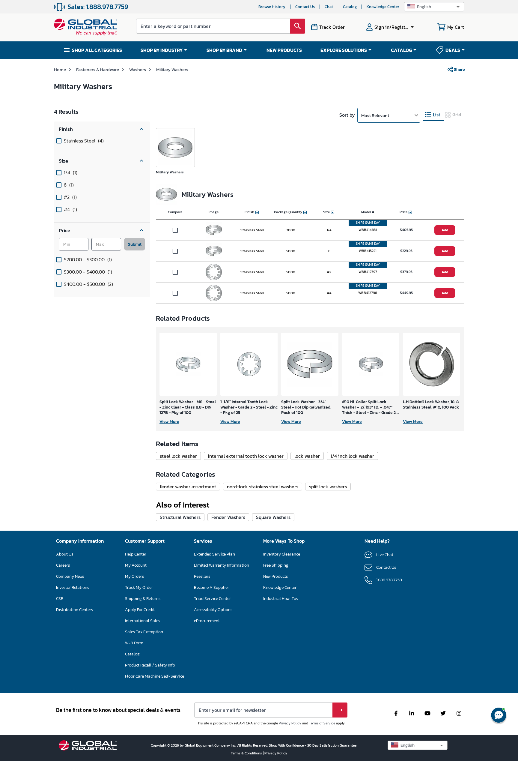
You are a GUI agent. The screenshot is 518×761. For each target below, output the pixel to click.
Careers (63, 565)
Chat (329, 7)
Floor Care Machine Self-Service (154, 676)
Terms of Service (322, 723)
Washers (137, 69)
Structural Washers (180, 517)
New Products (275, 576)
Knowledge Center (383, 7)
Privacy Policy (290, 723)
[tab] (433, 115)
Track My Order (139, 587)
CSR (59, 598)
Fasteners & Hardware (97, 69)
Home (60, 69)
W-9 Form (134, 643)
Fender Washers (228, 517)
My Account (136, 565)
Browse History (271, 7)
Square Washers (273, 517)
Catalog (350, 7)
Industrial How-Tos (280, 598)
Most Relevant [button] (375, 115)
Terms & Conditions (247, 753)
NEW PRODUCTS (284, 50)
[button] (434, 6)
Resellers (202, 576)
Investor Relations (72, 587)
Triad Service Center (212, 598)
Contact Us (305, 7)
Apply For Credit (140, 610)
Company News (70, 576)
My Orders (134, 576)
